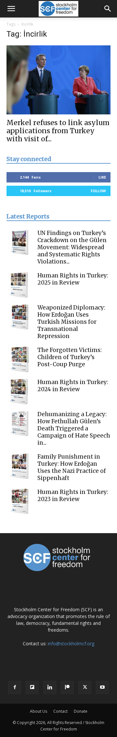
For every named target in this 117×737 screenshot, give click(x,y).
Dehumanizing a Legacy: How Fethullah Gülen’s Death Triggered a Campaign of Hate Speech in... (73, 428)
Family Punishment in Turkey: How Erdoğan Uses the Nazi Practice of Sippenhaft (71, 467)
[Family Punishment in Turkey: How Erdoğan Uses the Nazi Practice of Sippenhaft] (19, 466)
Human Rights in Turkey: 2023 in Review (72, 495)
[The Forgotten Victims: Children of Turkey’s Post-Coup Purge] (19, 359)
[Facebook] (14, 687)
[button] (11, 9)
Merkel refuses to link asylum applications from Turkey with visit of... (58, 130)
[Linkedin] (49, 687)
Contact (60, 711)
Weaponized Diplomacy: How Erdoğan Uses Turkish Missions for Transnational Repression (71, 322)
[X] (84, 687)
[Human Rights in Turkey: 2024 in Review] (19, 391)
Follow (98, 190)
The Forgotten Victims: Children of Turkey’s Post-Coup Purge (69, 357)
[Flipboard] (32, 687)
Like (102, 177)
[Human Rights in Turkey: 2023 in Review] (19, 501)
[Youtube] (102, 687)
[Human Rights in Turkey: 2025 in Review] (19, 285)
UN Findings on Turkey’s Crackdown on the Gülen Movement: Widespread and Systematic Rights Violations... (72, 247)
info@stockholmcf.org (71, 643)
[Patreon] (67, 687)
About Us (38, 711)
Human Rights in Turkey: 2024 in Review (72, 386)
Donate (80, 711)
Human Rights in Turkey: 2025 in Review (72, 279)
